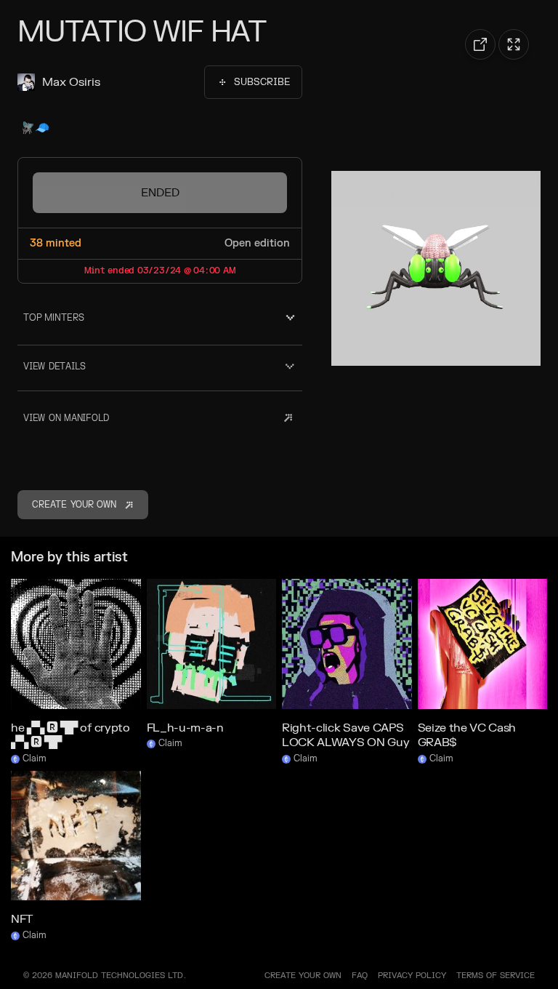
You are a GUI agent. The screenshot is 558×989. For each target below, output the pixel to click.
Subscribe (262, 82)
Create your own (302, 975)
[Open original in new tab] (480, 44)
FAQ (360, 975)
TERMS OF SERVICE (495, 975)
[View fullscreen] (513, 44)
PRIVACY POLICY (412, 975)
